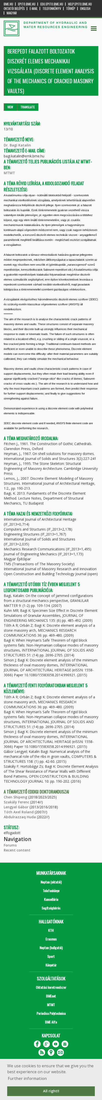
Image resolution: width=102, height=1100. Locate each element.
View (10, 107)
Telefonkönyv (52, 8)
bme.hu (8, 4)
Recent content (17, 850)
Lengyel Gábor (16, 807)
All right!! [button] (51, 1091)
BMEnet (51, 995)
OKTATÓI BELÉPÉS (14, 8)
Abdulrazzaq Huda (20, 817)
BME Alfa (51, 1021)
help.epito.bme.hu (80, 4)
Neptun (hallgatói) (51, 947)
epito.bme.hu (26, 4)
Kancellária (51, 899)
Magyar (12, 13)
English (85, 8)
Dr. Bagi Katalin (17, 145)
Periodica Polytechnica (51, 1013)
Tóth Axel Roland (19, 812)
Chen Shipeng (15, 797)
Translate (28, 107)
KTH (51, 930)
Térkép (70, 8)
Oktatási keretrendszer (51, 987)
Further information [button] (27, 1078)
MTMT (9, 172)
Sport (51, 956)
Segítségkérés (51, 907)
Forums (10, 845)
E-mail (34, 8)
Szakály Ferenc (16, 802)
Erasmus (51, 938)
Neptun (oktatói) (51, 881)
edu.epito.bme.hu (51, 4)
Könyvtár (51, 964)
